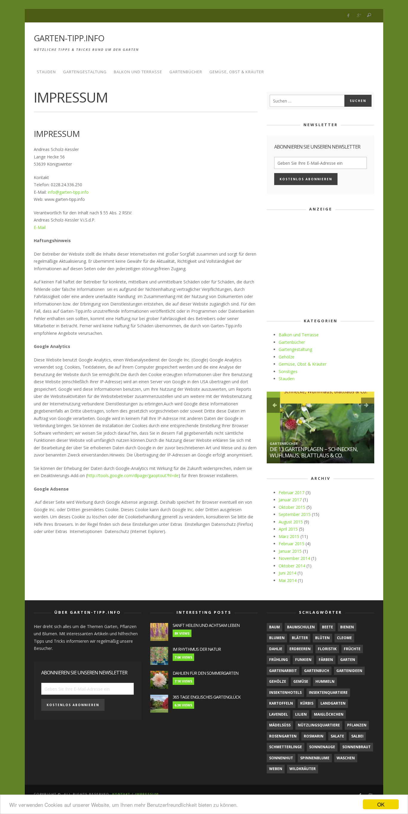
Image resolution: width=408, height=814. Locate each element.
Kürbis (306, 703)
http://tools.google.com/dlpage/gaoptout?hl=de (133, 475)
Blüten (322, 637)
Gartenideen (349, 670)
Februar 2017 (291, 492)
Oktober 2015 (292, 507)
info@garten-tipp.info (68, 192)
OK (380, 804)
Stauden (287, 378)
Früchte (352, 648)
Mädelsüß (280, 725)
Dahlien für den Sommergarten (205, 673)
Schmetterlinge (285, 746)
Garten (347, 659)
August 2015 (291, 522)
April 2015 (288, 529)
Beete (327, 627)
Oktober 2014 (292, 566)
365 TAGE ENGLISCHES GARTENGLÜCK (206, 697)
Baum (274, 627)
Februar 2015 (291, 543)
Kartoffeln (281, 703)
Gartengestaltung (295, 349)
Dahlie (275, 648)
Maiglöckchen (328, 714)
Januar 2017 (290, 500)
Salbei (357, 736)
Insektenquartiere (328, 692)
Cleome (344, 637)
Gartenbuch (316, 670)
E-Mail (40, 227)
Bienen (347, 627)
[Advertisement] (265, 41)
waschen (346, 757)
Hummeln (325, 681)
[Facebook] (348, 15)
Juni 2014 (287, 573)
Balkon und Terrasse (299, 334)
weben (275, 768)
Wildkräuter (302, 768)
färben (326, 659)
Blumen (277, 637)
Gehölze (287, 357)
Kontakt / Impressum (135, 794)
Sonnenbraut (356, 746)
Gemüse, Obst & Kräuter (302, 364)
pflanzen (356, 725)
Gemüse (300, 681)
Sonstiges (288, 371)
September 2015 (295, 514)
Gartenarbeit (283, 670)
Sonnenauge (322, 746)
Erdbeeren (300, 648)
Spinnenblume (314, 757)
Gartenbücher (292, 342)
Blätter (300, 637)
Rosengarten (283, 736)
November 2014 (294, 558)
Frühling (278, 659)
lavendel (278, 714)
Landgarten (333, 703)
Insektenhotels (285, 692)
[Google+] (359, 15)
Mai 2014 (288, 580)
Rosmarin (313, 736)
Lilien (301, 714)
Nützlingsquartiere (319, 725)
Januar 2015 (290, 551)
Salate (337, 736)
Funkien (303, 659)
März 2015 (289, 536)
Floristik (327, 648)
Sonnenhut (281, 757)
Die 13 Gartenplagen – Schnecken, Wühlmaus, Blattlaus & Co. (314, 452)
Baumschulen (301, 627)
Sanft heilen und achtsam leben (206, 625)
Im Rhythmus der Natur (197, 649)
